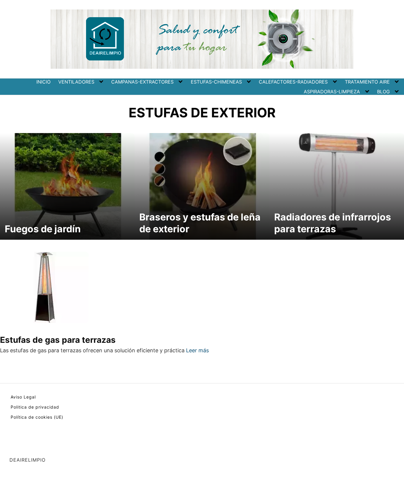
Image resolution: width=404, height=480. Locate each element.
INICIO (43, 82)
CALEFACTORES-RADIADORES (293, 82)
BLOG (383, 92)
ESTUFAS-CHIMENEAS (216, 82)
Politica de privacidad (35, 406)
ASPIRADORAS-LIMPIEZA (332, 92)
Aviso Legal (23, 396)
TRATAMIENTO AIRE (367, 82)
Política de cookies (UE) (37, 417)
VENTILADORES (76, 82)
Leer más (197, 350)
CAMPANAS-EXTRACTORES (142, 82)
